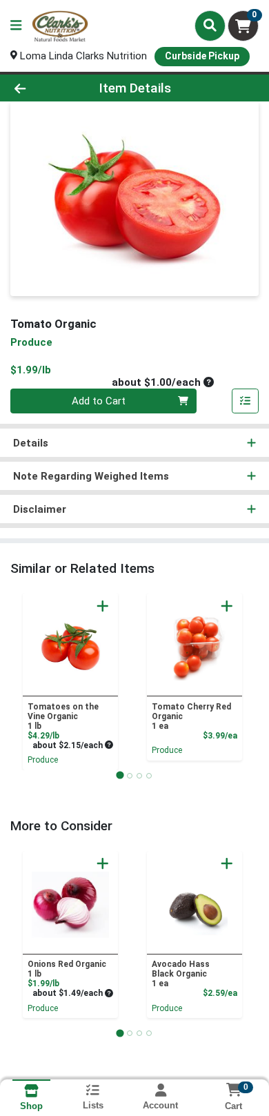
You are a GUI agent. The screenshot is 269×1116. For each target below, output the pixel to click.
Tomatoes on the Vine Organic (63, 716)
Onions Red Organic (67, 969)
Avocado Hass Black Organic (181, 973)
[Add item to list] (245, 401)
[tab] (119, 775)
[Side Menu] (15, 25)
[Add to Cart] (102, 606)
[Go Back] (41, 88)
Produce (43, 760)
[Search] (210, 25)
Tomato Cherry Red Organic (191, 716)
